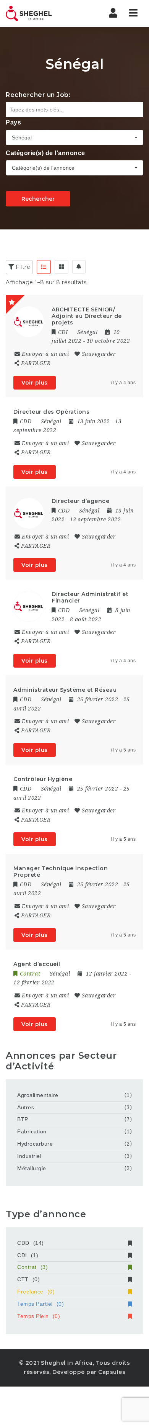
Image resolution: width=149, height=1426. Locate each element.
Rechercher (38, 198)
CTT (28, 1279)
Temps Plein (38, 1316)
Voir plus (34, 382)
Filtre (22, 267)
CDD (30, 1243)
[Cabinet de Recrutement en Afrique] (38, 13)
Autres (25, 1107)
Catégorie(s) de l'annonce (45, 153)
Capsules (111, 1372)
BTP (22, 1119)
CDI (27, 1255)
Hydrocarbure (35, 1144)
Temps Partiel (40, 1304)
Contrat (32, 1267)
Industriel (29, 1156)
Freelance (36, 1291)
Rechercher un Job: (38, 94)
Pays (13, 122)
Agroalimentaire (37, 1095)
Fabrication (32, 1131)
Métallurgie (31, 1168)
